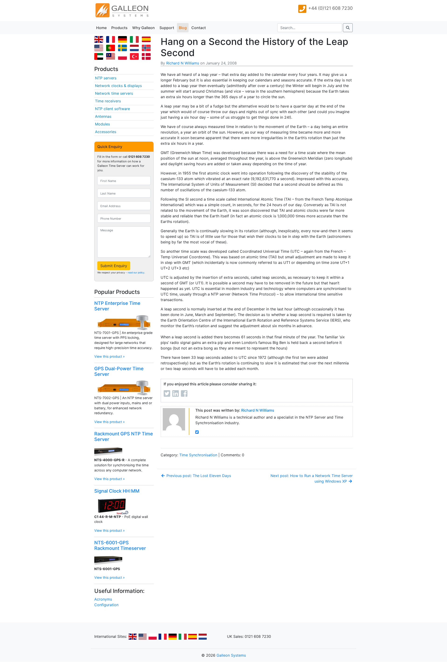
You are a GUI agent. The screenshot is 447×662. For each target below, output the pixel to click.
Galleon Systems (231, 655)
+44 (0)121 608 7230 (330, 8)
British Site (132, 637)
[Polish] (123, 57)
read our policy (136, 272)
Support (166, 27)
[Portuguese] (111, 48)
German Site (172, 637)
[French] (111, 40)
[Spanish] (147, 40)
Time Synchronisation (198, 455)
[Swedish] (123, 48)
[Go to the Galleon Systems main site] (121, 10)
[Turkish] (135, 57)
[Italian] (135, 40)
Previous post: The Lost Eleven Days (198, 475)
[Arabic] (99, 57)
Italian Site (182, 637)
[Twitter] (197, 432)
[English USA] (99, 48)
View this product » (109, 356)
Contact (198, 27)
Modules (102, 124)
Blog (183, 27)
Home (101, 27)
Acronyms (103, 599)
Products (119, 27)
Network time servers (114, 93)
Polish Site (152, 637)
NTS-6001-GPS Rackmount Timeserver (120, 545)
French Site (162, 637)
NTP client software (112, 108)
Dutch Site (202, 637)
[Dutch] (135, 48)
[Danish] (147, 57)
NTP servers (105, 78)
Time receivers (108, 101)
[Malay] (111, 57)
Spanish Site (192, 637)
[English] (99, 40)
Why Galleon (143, 27)
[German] (123, 40)
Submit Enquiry (113, 265)
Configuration (106, 604)
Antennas (103, 116)
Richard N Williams (182, 63)
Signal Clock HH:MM (116, 491)
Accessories (105, 131)
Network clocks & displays (118, 85)
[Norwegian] (147, 48)
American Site (142, 637)
